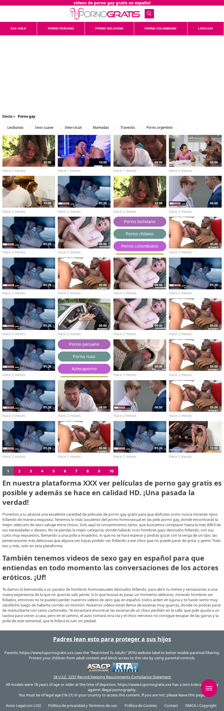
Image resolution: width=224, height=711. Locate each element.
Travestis (127, 127)
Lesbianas (15, 127)
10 (111, 471)
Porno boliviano (140, 221)
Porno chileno (140, 234)
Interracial (73, 127)
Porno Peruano (61, 28)
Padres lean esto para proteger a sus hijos (112, 639)
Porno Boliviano (109, 28)
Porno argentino (159, 127)
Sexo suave (44, 127)
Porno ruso (84, 356)
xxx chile (18, 28)
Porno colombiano (139, 246)
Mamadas (101, 127)
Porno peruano (84, 344)
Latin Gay (205, 28)
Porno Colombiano (160, 28)
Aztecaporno (84, 368)
